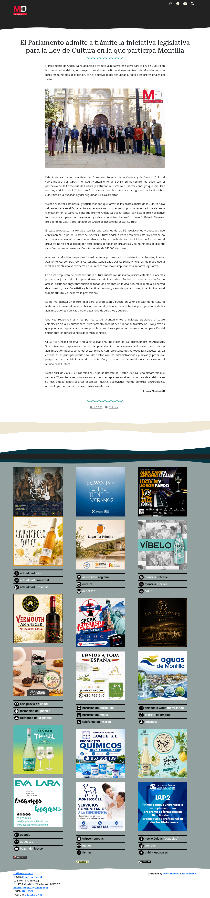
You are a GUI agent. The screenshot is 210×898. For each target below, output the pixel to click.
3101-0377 (27, 891)
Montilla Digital (32, 877)
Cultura (113, 407)
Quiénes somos (23, 873)
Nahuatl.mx (189, 873)
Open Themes (171, 873)
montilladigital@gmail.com (30, 887)
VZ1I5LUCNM (33, 894)
